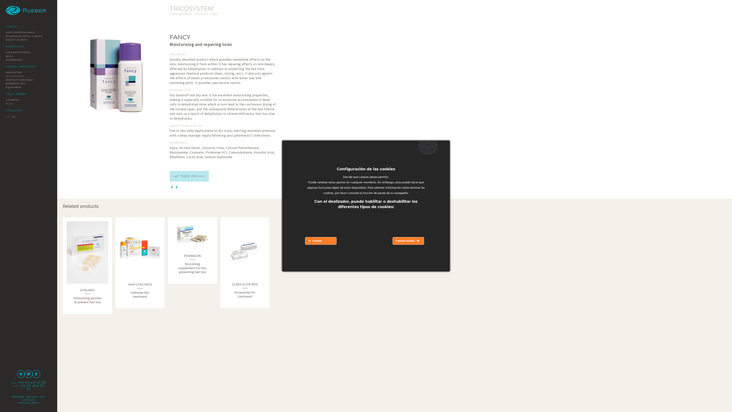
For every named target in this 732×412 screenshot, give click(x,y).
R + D (10, 103)
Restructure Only (22, 80)
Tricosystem (17, 76)
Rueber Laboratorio (184, 13)
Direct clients (19, 39)
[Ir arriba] (720, 400)
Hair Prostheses (21, 52)
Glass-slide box (244, 284)
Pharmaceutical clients (28, 36)
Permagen (192, 256)
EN (8, 117)
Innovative (16, 72)
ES (15, 117)
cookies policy (33, 399)
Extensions (16, 60)
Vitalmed (87, 290)
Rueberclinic (18, 83)
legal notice (35, 396)
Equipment (16, 87)
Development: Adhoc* (29, 402)
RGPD (18, 399)
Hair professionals (24, 32)
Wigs (10, 56)
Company (14, 100)
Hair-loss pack (140, 284)
